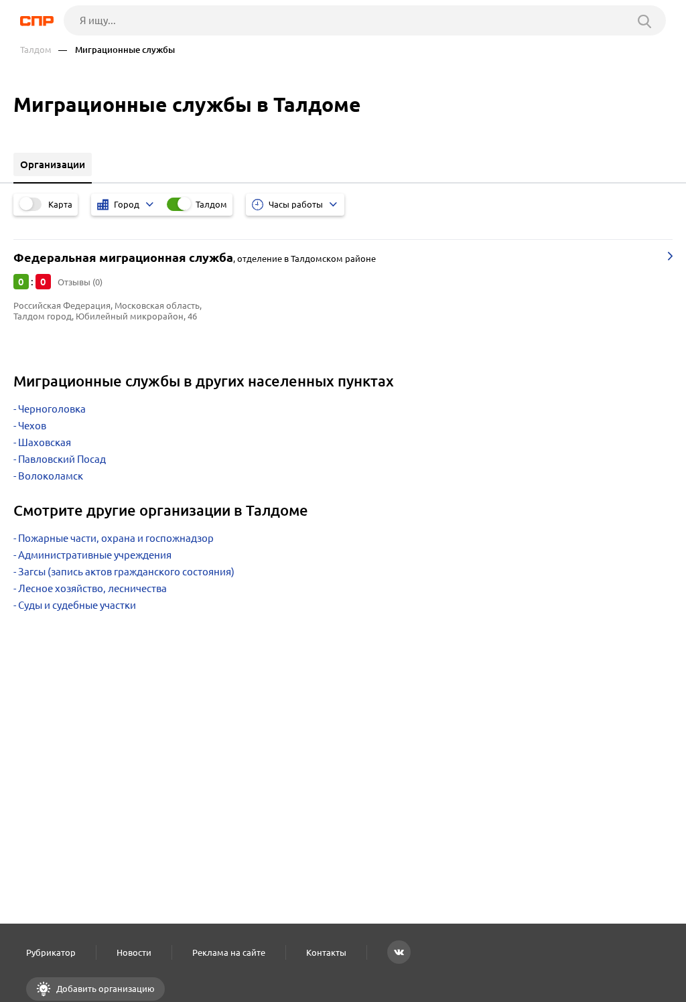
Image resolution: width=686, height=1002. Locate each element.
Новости (134, 952)
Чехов (32, 426)
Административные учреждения (95, 555)
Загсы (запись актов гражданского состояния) (126, 572)
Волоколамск (50, 476)
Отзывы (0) (80, 282)
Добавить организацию (104, 988)
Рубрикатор (51, 952)
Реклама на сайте (228, 952)
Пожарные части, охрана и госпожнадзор (116, 538)
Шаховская (44, 442)
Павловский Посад (62, 459)
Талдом (36, 50)
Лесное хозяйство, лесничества (92, 588)
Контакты (326, 952)
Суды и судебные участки (77, 605)
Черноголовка (52, 409)
